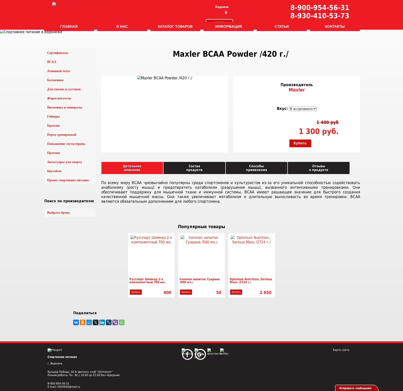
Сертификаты (57, 53)
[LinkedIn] (102, 322)
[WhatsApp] (122, 322)
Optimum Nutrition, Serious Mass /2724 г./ (251, 280)
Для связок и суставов (64, 89)
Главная (69, 26)
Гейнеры (53, 116)
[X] (95, 322)
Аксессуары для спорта (64, 162)
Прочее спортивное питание (68, 180)
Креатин (53, 125)
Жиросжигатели (59, 98)
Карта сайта (341, 350)
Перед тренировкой (61, 134)
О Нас (122, 26)
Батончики (55, 80)
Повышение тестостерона (66, 144)
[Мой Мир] (89, 322)
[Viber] (115, 322)
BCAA (51, 62)
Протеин (53, 153)
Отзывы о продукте (318, 168)
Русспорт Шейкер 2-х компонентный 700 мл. (147, 280)
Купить (300, 143)
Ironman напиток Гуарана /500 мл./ (200, 280)
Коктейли (54, 171)
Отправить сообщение (355, 388)
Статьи (282, 26)
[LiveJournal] (108, 322)
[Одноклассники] (82, 322)
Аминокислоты (58, 71)
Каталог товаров (175, 26)
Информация (228, 26)
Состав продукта (194, 168)
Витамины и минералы (64, 107)
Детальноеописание (132, 168)
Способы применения (256, 168)
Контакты (335, 26)
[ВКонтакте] (76, 322)
